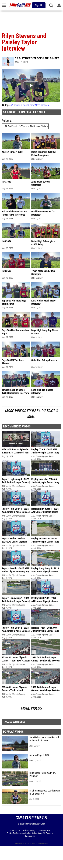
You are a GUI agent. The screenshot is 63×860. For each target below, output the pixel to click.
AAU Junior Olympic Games (42, 456)
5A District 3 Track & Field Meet (37, 58)
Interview (45, 105)
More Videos (31, 708)
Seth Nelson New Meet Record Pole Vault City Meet (44, 739)
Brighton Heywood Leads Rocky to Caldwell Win (44, 792)
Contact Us (15, 830)
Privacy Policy (29, 830)
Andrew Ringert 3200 (39, 755)
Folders (6, 120)
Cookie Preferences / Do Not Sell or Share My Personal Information (30, 834)
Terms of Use (44, 830)
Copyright (28, 824)
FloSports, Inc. (39, 824)
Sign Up (38, 5)
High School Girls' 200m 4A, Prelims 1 (42, 774)
